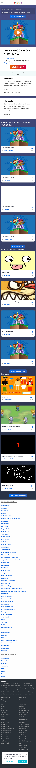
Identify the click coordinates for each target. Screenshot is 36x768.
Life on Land (5, 555)
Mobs (3, 676)
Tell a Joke (4, 622)
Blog (2, 700)
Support (3, 704)
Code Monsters (5, 542)
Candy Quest (5, 524)
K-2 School (22, 737)
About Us (4, 702)
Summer (21, 716)
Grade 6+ (4, 513)
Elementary (22, 728)
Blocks (3, 674)
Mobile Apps (5, 710)
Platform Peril (5, 583)
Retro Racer (4, 578)
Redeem (21, 706)
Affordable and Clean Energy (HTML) (12, 588)
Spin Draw (4, 630)
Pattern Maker (5, 632)
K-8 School (22, 739)
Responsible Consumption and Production (14, 560)
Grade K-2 (4, 508)
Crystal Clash (5, 617)
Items (3, 671)
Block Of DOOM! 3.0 (8, 331)
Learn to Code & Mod (9, 654)
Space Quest (5, 565)
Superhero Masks (6, 599)
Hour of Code (5, 743)
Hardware (4, 651)
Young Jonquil (8, 400)
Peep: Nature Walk (7, 643)
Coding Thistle (8, 488)
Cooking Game (5, 570)
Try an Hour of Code (9, 502)
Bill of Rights (5, 645)
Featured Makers (24, 710)
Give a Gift (22, 704)
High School (22, 733)
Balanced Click (8, 239)
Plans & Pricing (23, 712)
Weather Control (6, 544)
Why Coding (23, 708)
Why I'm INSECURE (7, 485)
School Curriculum (24, 724)
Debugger (4, 635)
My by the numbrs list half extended (12, 456)
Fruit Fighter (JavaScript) (8, 552)
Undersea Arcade (6, 627)
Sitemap (3, 712)
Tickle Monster (5, 549)
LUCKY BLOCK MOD (8, 148)
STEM (3, 638)
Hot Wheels (4, 526)
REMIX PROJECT (18, 67)
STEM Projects (23, 747)
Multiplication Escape (7, 606)
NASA (3, 619)
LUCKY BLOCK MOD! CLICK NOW (11, 361)
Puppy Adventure (6, 614)
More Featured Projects (18, 496)
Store (2, 716)
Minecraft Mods (6, 739)
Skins (3, 668)
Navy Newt (10, 58)
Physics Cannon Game (8, 609)
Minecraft (4, 661)
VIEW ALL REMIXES (18, 246)
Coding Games (5, 722)
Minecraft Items (6, 737)
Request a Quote (24, 749)
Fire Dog (6, 209)
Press (3, 706)
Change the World (6, 573)
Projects (18, 10)
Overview (22, 700)
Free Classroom (24, 726)
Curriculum (22, 702)
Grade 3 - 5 (4, 511)
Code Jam (4, 741)
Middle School (23, 730)
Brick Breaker (5, 539)
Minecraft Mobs (6, 730)
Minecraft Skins (6, 726)
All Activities (5, 505)
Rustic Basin (7, 429)
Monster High (5, 562)
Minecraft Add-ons (6, 735)
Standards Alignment (25, 741)
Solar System (5, 612)
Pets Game (4, 568)
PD (20, 743)
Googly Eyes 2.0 (6, 272)
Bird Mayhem (5, 625)
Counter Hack (5, 531)
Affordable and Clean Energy (10, 557)
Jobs (2, 708)
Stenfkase (7, 180)
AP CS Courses (23, 735)
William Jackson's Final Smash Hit (12, 426)
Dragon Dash (5, 529)
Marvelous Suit (8, 459)
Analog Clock (5, 648)
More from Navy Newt (18, 371)
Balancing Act (5, 547)
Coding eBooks (5, 714)
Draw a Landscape (6, 596)
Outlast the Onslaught (8, 581)
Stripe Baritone (9, 63)
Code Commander (6, 575)
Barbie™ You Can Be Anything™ (10, 518)
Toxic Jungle (4, 534)
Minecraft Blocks (6, 733)
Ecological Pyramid (7, 601)
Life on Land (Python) (7, 586)
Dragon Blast (5, 521)
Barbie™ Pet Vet (6, 516)
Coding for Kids (8, 10)
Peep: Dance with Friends (9, 640)
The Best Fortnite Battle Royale (11, 302)
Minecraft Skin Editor (7, 728)
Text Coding (4, 666)
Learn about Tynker (18, 16)
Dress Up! (5, 397)
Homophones (5, 604)
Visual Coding (5, 658)
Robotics (4, 663)
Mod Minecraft (5, 536)
